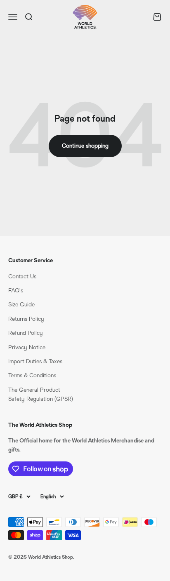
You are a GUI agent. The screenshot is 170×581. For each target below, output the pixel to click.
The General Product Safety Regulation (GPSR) (40, 394)
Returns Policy (26, 318)
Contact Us (22, 276)
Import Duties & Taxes (35, 361)
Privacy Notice (26, 347)
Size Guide (21, 304)
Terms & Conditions (32, 375)
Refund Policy (25, 332)
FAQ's (15, 290)
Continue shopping (85, 145)
